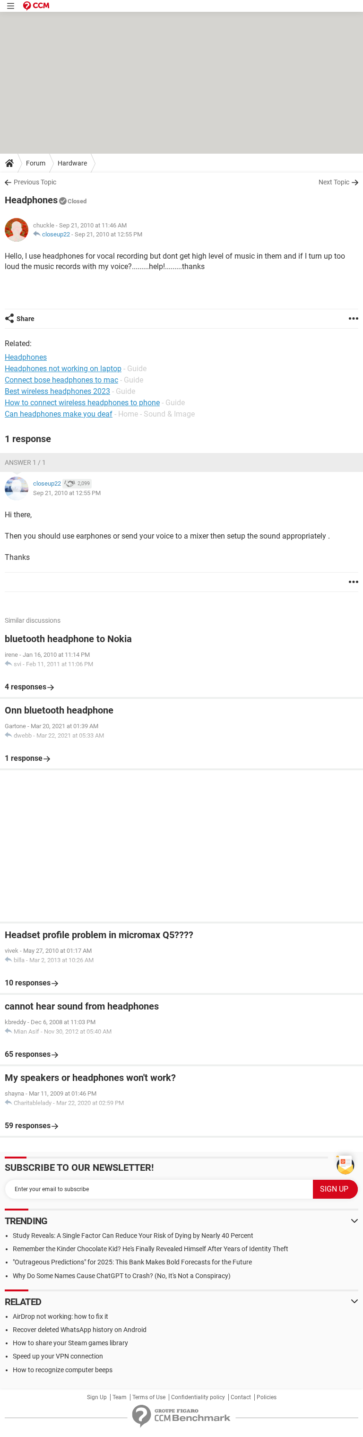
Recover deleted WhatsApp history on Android (80, 1329)
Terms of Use (148, 1397)
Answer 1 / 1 (25, 462)
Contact (241, 1397)
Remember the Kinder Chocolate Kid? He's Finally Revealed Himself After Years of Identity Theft (150, 1249)
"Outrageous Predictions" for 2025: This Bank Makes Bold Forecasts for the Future (132, 1262)
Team (119, 1397)
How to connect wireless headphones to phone (82, 402)
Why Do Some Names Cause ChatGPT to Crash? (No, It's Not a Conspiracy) (122, 1276)
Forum (35, 163)
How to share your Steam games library (70, 1343)
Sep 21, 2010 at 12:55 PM (108, 234)
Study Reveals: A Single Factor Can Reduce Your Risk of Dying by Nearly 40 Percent (133, 1235)
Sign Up (97, 1397)
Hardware (72, 163)
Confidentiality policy (198, 1397)
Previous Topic (35, 182)
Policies (267, 1397)
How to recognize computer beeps (62, 1370)
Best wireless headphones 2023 (57, 391)
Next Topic (334, 182)
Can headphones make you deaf (58, 413)
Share (26, 318)
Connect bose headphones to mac (61, 379)
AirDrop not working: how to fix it (60, 1316)
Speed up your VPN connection (58, 1356)
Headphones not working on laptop (63, 368)
